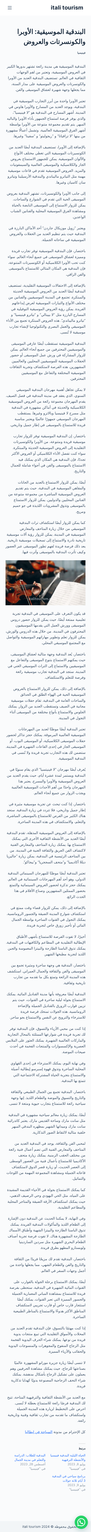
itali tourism (67, 7)
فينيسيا (81, 52)
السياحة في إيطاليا (38, 1432)
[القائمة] (10, 8)
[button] (81, 1522)
